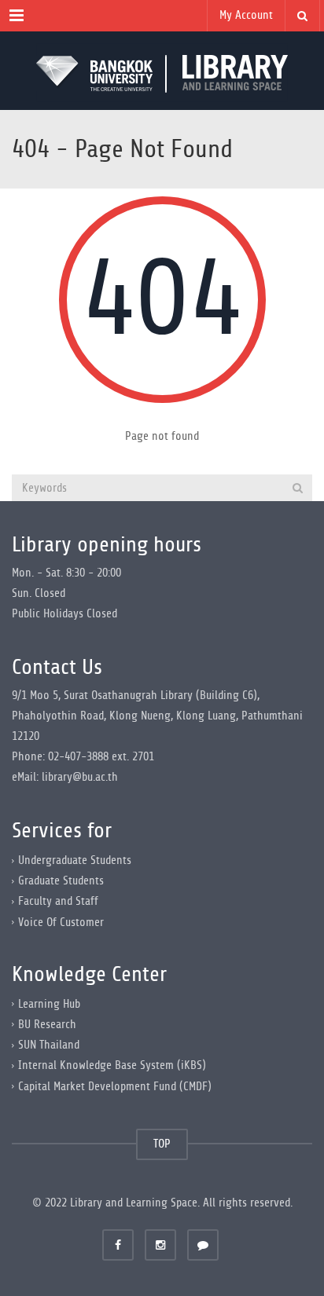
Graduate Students (61, 881)
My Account (246, 15)
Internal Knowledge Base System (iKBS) (112, 1065)
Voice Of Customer (61, 921)
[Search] (297, 487)
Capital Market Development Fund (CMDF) (115, 1086)
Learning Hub (49, 1004)
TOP (162, 1144)
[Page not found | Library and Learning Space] (162, 70)
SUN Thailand (48, 1045)
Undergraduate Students (74, 860)
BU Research (47, 1024)
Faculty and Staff (58, 901)
